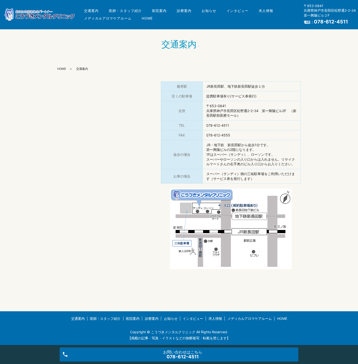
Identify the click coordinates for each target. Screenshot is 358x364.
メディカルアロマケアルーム (108, 18)
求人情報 (266, 11)
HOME (147, 18)
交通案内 (91, 11)
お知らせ (209, 11)
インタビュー (237, 11)
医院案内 (159, 11)
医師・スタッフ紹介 (125, 11)
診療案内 (184, 11)
